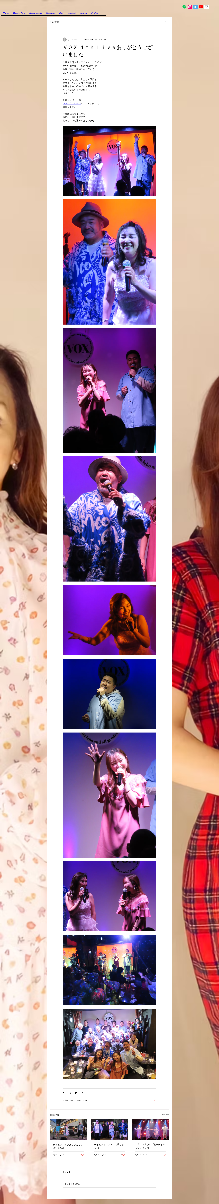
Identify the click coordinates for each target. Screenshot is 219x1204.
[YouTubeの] (201, 7)
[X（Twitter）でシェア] (70, 1092)
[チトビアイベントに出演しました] (109, 1129)
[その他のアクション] (154, 39)
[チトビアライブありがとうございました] (68, 1129)
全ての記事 (54, 22)
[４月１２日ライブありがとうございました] (150, 1129)
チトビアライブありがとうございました (68, 1146)
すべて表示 (164, 1115)
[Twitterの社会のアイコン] (195, 7)
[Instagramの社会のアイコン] (190, 7)
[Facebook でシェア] (64, 1092)
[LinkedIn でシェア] (76, 1092)
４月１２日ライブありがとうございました (150, 1146)
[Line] (184, 7)
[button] (166, 22)
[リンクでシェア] (82, 1092)
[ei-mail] (206, 7)
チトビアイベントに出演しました (109, 1146)
